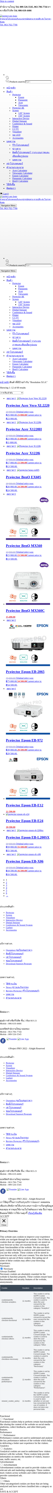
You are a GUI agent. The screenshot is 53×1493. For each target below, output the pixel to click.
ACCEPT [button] (4, 1216)
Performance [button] (6, 1432)
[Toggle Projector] (51, 283)
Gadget (9, 927)
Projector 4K (18, 108)
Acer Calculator (19, 170)
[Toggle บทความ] (51, 330)
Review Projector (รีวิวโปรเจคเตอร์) (22, 991)
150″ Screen (24, 116)
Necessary (8, 1269)
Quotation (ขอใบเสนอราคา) (19, 950)
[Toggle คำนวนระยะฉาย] (51, 355)
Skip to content (7, 1)
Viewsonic (23, 105)
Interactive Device (20, 118)
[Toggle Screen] (51, 299)
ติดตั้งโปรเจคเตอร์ (14, 953)
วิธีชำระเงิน (11, 984)
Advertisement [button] (7, 1462)
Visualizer (17, 131)
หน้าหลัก (11, 88)
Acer (20, 102)
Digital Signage (19, 121)
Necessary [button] (5, 1266)
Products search (17, 81)
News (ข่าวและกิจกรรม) (17, 987)
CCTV (15, 129)
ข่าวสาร (16, 148)
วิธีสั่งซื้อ (10, 184)
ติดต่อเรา (11, 188)
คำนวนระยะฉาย (13, 998)
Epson (21, 97)
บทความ (16, 159)
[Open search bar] (7, 78)
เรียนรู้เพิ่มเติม (35, 1213)
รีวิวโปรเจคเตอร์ (20, 145)
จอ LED (16, 135)
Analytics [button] (4, 1446)
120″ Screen (24, 113)
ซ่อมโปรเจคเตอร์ (14, 961)
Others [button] (3, 1478)
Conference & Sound (22, 123)
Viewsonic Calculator (22, 173)
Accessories (17, 138)
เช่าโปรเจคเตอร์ (14, 163)
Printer (15, 126)
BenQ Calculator (20, 181)
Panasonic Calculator (22, 178)
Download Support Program (19, 963)
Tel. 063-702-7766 (8, 25)
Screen (9, 915)
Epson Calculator (20, 175)
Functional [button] (5, 1416)
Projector (10, 912)
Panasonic (23, 100)
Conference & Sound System (19, 925)
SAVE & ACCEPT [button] (9, 1491)
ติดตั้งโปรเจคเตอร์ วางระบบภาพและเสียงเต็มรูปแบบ (31, 154)
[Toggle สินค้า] (51, 280)
